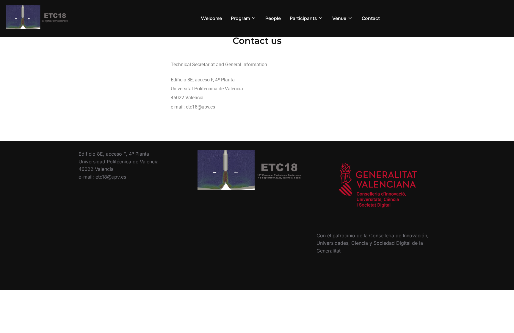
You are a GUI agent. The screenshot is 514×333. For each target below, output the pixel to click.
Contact (371, 18)
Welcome (211, 18)
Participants (303, 18)
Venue (339, 18)
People (273, 18)
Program (240, 18)
